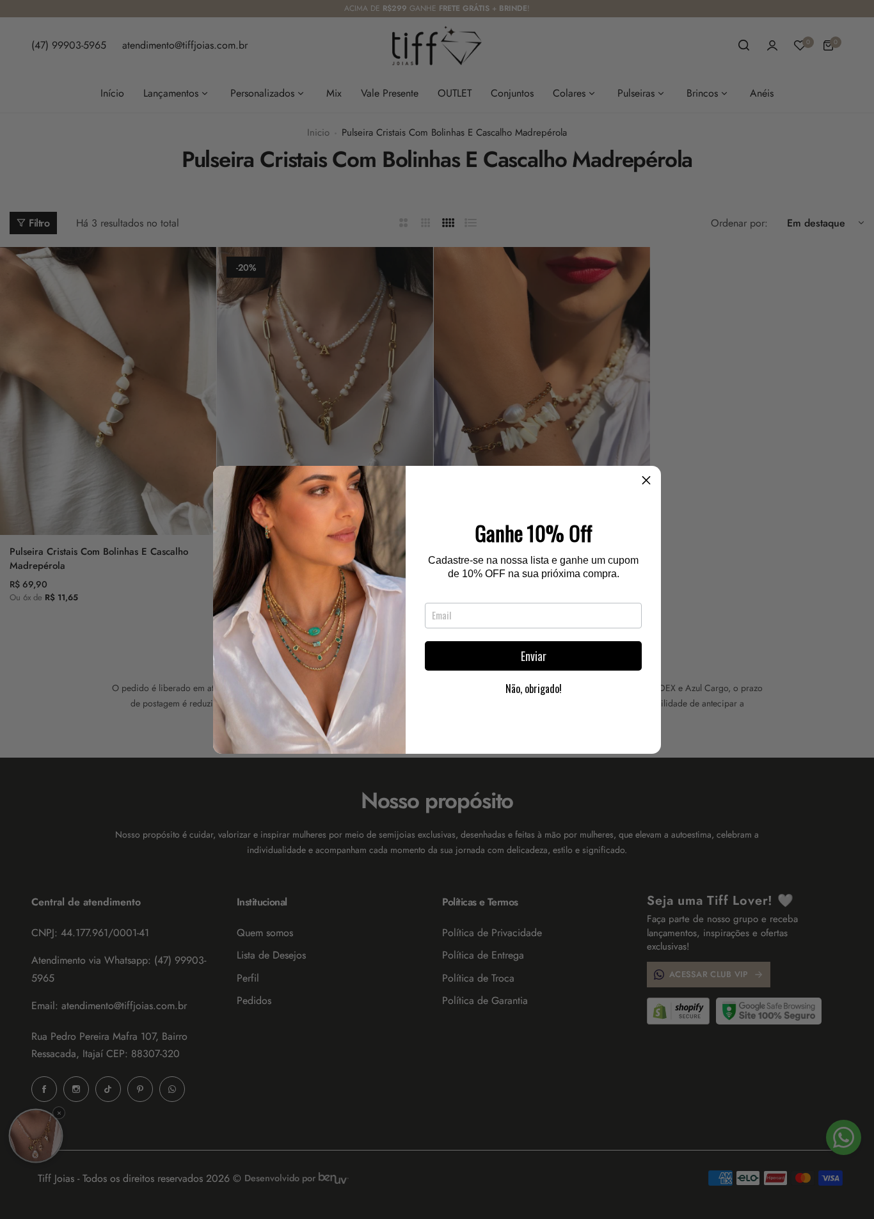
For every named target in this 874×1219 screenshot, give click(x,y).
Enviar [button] (533, 656)
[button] (646, 480)
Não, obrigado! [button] (533, 688)
